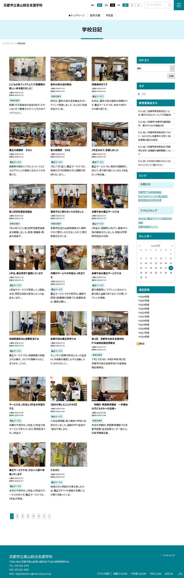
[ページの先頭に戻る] (180, 574)
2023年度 (144, 308)
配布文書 (95, 15)
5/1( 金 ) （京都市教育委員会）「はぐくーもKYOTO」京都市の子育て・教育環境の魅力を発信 (154, 136)
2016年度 (144, 336)
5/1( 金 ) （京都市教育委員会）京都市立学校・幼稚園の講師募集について (154, 150)
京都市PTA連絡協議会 (150, 192)
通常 (99, 5)
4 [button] (28, 516)
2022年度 (144, 312)
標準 (125, 5)
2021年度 (144, 316)
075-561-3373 (22, 565)
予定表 (109, 15)
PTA (143, 93)
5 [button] (33, 516)
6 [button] (38, 516)
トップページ (78, 15)
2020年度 (144, 320)
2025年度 (144, 300)
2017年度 (144, 332)
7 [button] (44, 516)
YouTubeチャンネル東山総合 (153, 196)
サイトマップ (169, 555)
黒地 (112, 5)
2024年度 (144, 304)
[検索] (168, 5)
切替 (171, 76)
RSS (142, 343)
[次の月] (172, 245)
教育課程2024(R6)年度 (150, 200)
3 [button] (22, 516)
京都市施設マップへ (148, 226)
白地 (106, 5)
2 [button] (17, 516)
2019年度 (144, 324)
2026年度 (144, 296)
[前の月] (139, 245)
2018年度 (144, 328)
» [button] (49, 516)
